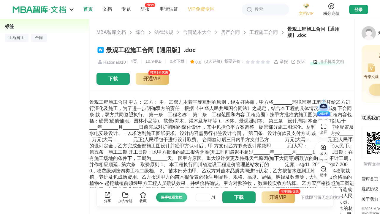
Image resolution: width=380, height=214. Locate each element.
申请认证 (168, 9)
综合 (140, 32)
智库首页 (370, 179)
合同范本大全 (197, 32)
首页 (88, 9)
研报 (145, 9)
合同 (39, 38)
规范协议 (370, 189)
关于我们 (370, 199)
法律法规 (163, 32)
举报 (283, 61)
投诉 (300, 61)
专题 (126, 9)
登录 (358, 9)
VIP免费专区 (201, 9)
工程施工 (16, 38)
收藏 (143, 201)
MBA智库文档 (111, 32)
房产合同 (230, 32)
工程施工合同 (263, 32)
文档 (107, 9)
